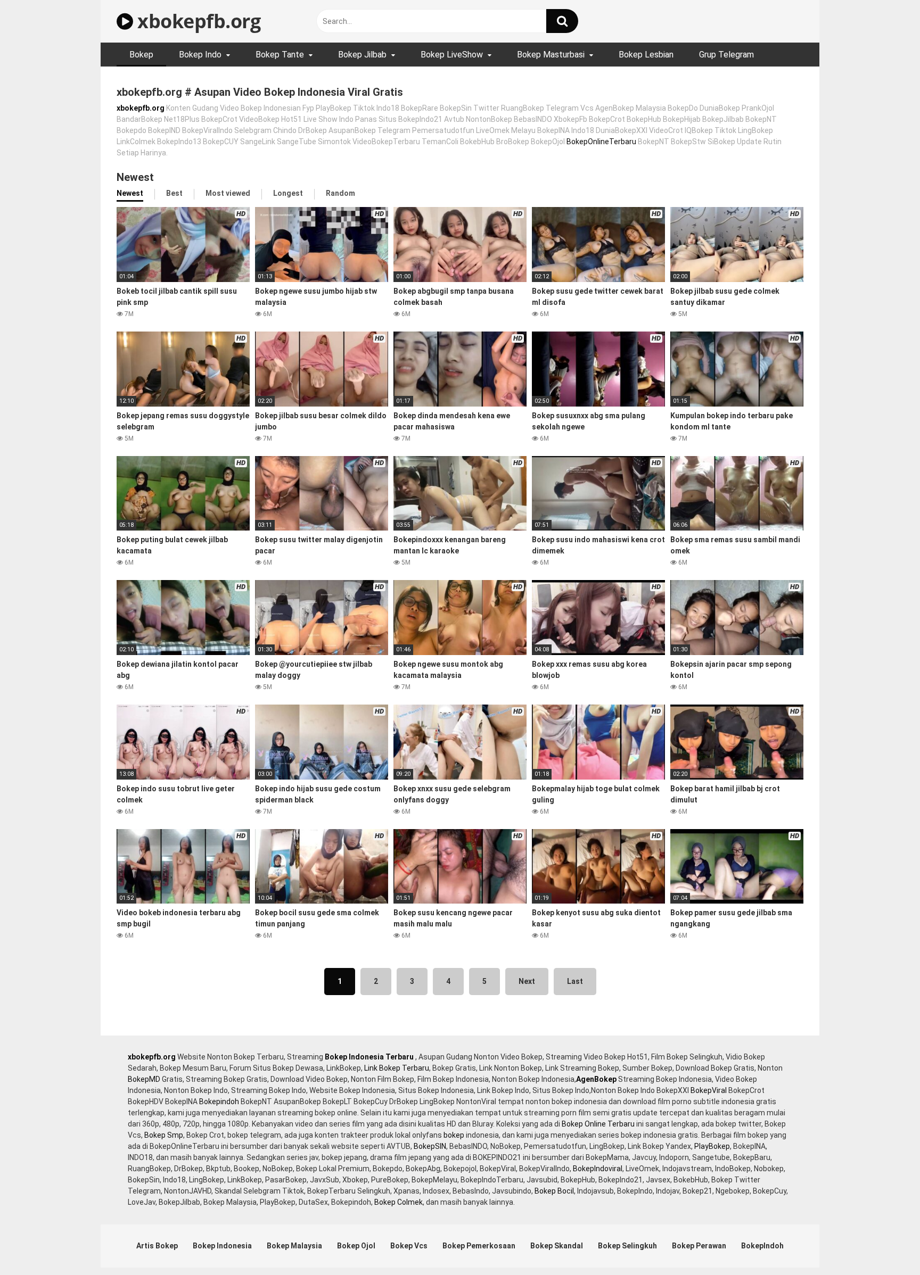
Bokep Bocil (554, 1191)
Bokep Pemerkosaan (478, 1245)
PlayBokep (712, 1146)
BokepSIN (430, 1146)
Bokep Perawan (699, 1245)
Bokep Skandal (556, 1245)
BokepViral (709, 1090)
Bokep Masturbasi (551, 54)
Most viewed (228, 193)
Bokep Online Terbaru (598, 1124)
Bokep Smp (163, 1135)
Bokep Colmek (398, 1202)
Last (575, 981)
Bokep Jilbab (362, 54)
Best (174, 193)
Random (340, 193)
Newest (130, 193)
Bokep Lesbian (646, 54)
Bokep (141, 54)
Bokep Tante (280, 54)
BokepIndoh (762, 1245)
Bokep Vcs (409, 1245)
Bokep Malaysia (294, 1245)
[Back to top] (884, 1243)
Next (527, 981)
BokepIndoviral (597, 1168)
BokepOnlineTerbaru (601, 141)
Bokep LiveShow (452, 54)
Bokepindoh (219, 1101)
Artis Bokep (157, 1245)
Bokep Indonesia (222, 1245)
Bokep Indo (200, 54)
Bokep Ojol (356, 1245)
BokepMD (144, 1079)
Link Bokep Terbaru (396, 1068)
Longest (288, 193)
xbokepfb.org (196, 21)
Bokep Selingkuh (627, 1245)
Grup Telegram (726, 54)
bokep (453, 1135)
